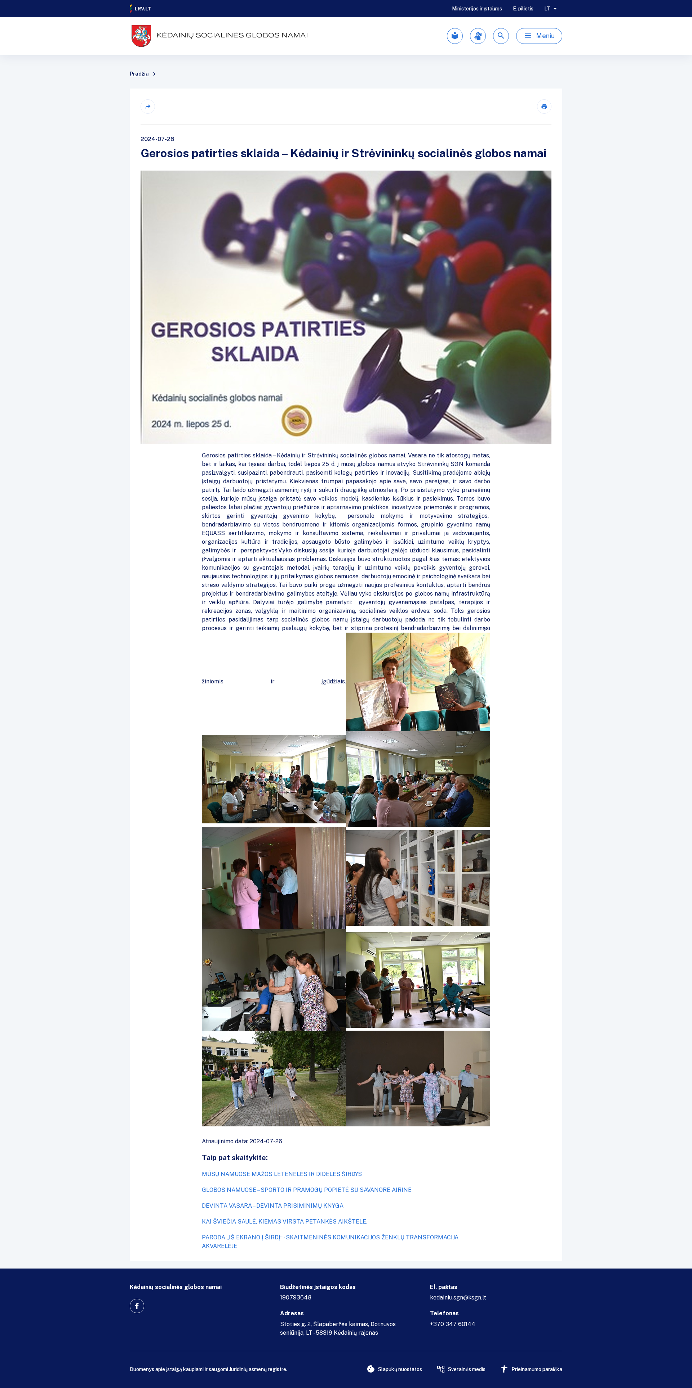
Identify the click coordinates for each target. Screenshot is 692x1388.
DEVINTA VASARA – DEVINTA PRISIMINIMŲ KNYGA (272, 1205)
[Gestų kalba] (478, 36)
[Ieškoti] (501, 36)
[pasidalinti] (148, 106)
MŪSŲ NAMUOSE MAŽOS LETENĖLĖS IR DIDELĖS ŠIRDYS (282, 1174)
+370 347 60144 (452, 1324)
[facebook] (137, 1306)
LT (547, 9)
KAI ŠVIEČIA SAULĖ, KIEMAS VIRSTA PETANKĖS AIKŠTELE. (284, 1221)
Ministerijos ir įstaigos (477, 9)
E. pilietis (523, 9)
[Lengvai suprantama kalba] (455, 36)
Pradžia (139, 74)
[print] (544, 106)
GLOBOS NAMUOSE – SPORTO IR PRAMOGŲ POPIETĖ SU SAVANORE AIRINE (307, 1189)
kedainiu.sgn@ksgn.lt (458, 1297)
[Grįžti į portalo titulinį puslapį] (140, 8)
